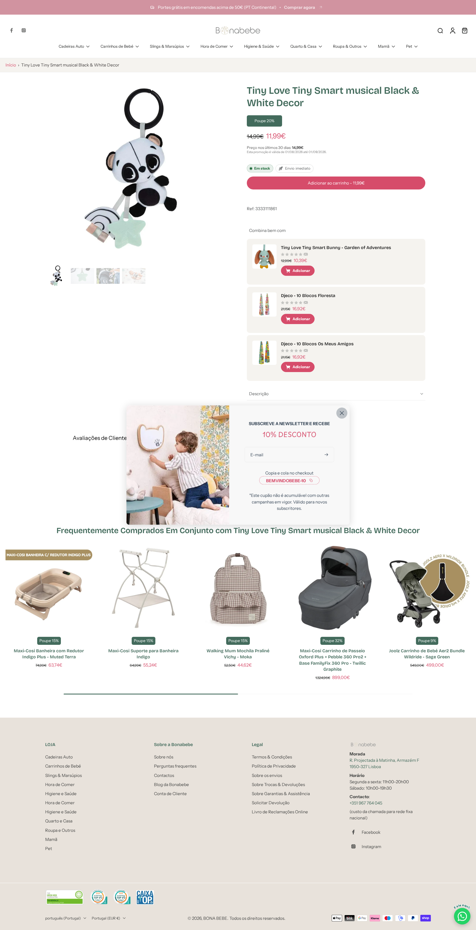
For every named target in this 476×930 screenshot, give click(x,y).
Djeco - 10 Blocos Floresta (308, 295)
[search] (440, 30)
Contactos (164, 775)
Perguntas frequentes (175, 766)
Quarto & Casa (303, 46)
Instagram (371, 846)
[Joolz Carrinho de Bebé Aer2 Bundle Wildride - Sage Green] (427, 587)
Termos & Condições (272, 757)
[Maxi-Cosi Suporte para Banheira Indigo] (143, 587)
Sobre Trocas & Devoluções (278, 784)
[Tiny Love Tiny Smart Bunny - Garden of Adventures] (264, 256)
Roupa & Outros (347, 46)
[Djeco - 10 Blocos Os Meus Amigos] (264, 353)
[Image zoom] (137, 170)
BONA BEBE (215, 918)
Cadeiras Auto (71, 46)
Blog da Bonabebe (171, 784)
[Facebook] (12, 30)
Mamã (384, 46)
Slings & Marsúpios (167, 46)
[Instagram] (24, 30)
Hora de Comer (214, 46)
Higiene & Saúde (259, 46)
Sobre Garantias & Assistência (281, 793)
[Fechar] (341, 413)
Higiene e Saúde (61, 793)
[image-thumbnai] (57, 276)
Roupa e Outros (60, 830)
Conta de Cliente (170, 793)
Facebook (371, 832)
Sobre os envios (267, 775)
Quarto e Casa (58, 821)
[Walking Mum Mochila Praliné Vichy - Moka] (237, 587)
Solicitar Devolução (271, 802)
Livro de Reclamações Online (280, 811)
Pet (409, 46)
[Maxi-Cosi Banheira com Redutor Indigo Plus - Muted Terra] (49, 587)
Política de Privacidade (274, 766)
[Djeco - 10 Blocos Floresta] (264, 304)
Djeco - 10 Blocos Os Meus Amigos (317, 343)
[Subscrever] (327, 454)
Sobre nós (163, 757)
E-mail (256, 454)
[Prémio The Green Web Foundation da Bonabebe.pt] (64, 897)
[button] (336, 183)
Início (11, 65)
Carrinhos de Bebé (117, 46)
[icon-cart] (464, 30)
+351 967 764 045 (366, 803)
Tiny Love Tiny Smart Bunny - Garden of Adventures (336, 247)
